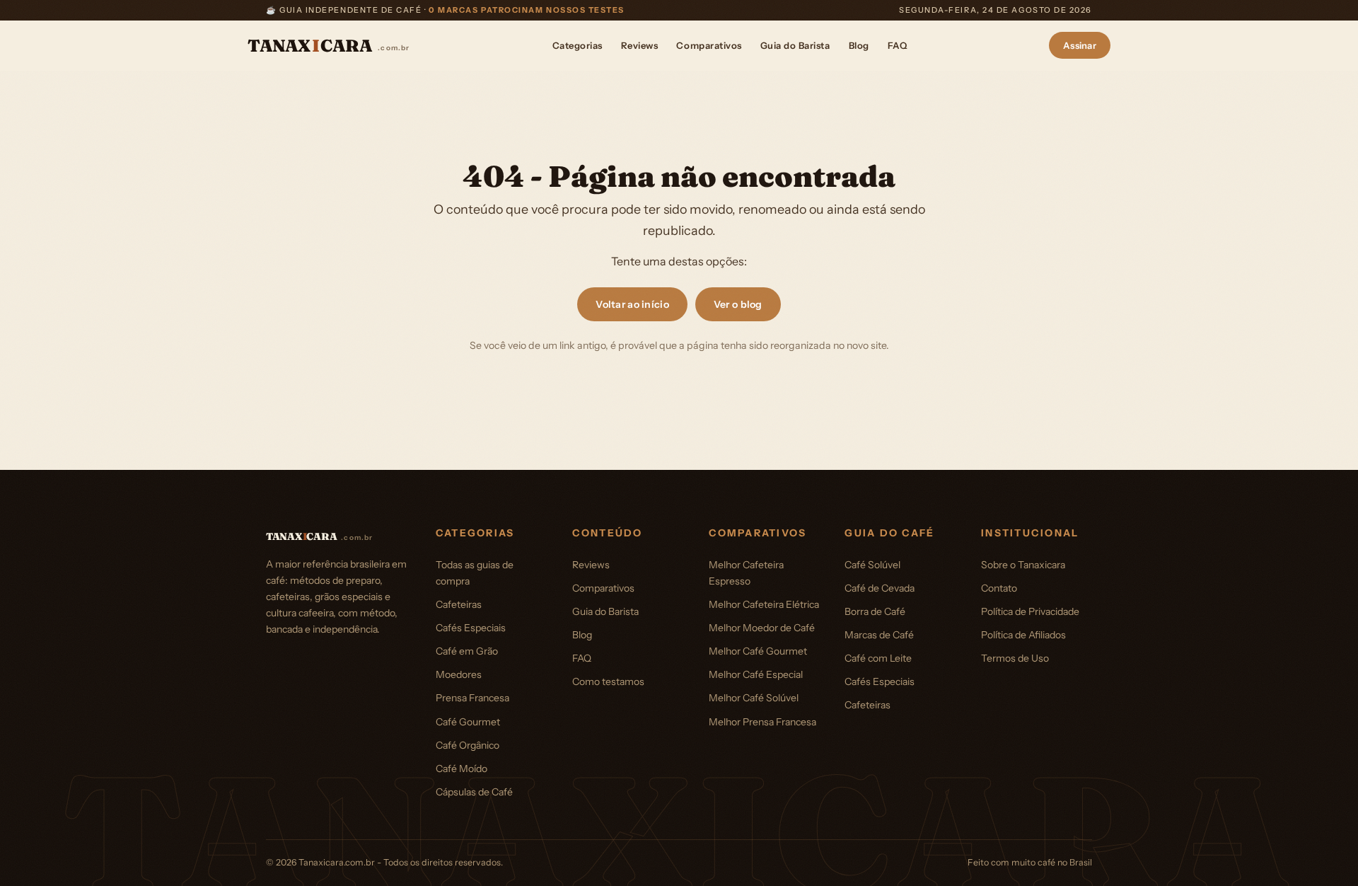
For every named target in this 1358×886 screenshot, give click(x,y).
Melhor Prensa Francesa (762, 721)
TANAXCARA (329, 45)
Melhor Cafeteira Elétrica (764, 604)
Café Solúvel (872, 564)
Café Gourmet (468, 721)
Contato (999, 588)
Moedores (459, 674)
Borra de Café (875, 611)
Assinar (1079, 45)
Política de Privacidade (1030, 611)
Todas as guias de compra (474, 572)
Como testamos (608, 681)
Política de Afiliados (1023, 634)
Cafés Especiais (471, 627)
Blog (859, 45)
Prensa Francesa (472, 697)
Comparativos (708, 45)
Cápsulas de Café (474, 792)
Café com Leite (878, 658)
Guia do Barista (795, 45)
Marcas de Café (879, 634)
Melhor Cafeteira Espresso (746, 572)
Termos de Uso (1015, 658)
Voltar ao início (632, 304)
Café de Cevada (880, 588)
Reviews (639, 45)
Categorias (577, 45)
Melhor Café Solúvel (754, 697)
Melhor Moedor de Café (762, 627)
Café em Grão (467, 651)
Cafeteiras (459, 604)
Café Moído (461, 768)
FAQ (897, 45)
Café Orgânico (467, 745)
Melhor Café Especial (756, 674)
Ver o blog (738, 304)
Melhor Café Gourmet (758, 651)
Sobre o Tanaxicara (1023, 564)
